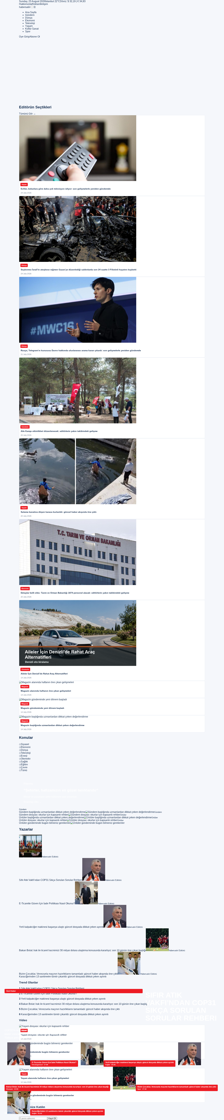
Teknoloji (30, 23)
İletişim (44, 4)
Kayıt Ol (52, 1118)
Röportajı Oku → (33, 802)
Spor (27, 31)
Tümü (23, 770)
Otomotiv (24, 758)
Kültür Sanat (32, 28)
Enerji (23, 755)
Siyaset (24, 744)
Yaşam (29, 26)
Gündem (29, 15)
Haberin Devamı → (155, 1027)
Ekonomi (30, 20)
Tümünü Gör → (27, 113)
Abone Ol (35, 36)
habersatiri (24, 7)
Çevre (23, 767)
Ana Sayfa (30, 12)
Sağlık (23, 761)
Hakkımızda (25, 4)
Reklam (36, 4)
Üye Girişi (24, 36)
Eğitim (23, 764)
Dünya (28, 17)
